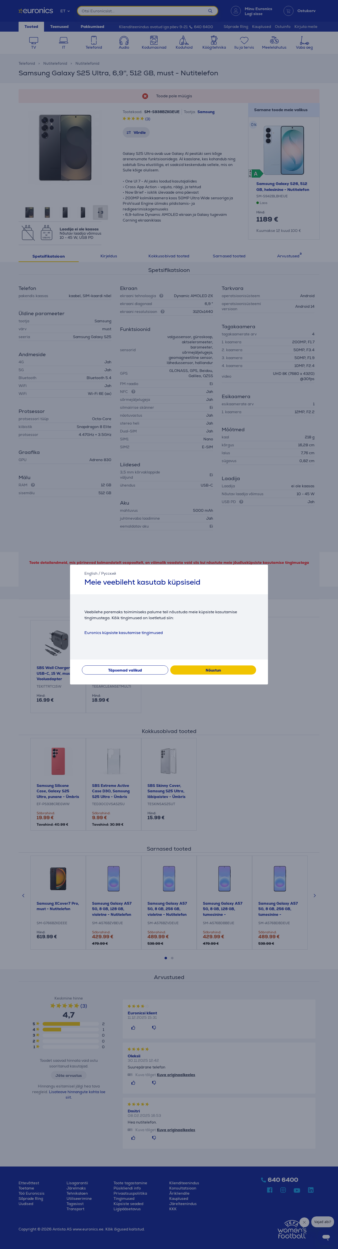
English (90, 573)
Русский (108, 573)
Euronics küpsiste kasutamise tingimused (123, 632)
